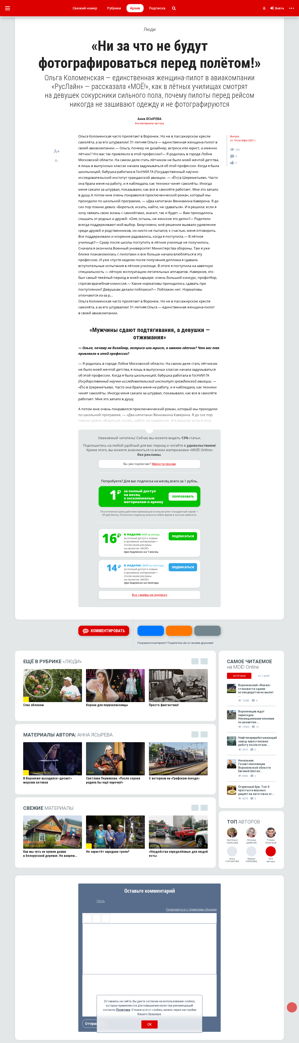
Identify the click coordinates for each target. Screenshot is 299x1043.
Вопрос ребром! (159, 846)
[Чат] (292, 1007)
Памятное (99, 846)
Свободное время (40, 772)
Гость (101, 901)
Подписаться (183, 536)
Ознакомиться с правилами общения (191, 909)
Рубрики (114, 8)
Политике (123, 1009)
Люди (90, 772)
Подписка (157, 8)
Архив (135, 8)
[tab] (239, 676)
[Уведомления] (264, 8)
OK (149, 1024)
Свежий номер (85, 8)
